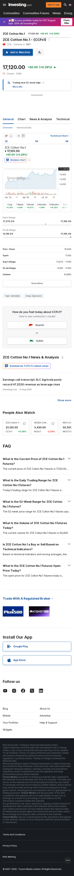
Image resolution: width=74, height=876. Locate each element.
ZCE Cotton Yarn (14, 422)
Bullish (39, 340)
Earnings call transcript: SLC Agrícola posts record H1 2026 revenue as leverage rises (32, 382)
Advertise (45, 715)
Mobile (6, 715)
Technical (63, 119)
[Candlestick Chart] (6, 136)
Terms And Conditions (14, 834)
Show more (64, 400)
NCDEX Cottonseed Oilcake (48, 422)
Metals (57, 13)
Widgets (7, 729)
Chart (21, 119)
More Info (17, 86)
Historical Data (24, 127)
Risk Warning (9, 856)
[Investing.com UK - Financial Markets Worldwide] (20, 5)
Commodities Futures (36, 13)
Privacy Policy (10, 845)
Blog (5, 708)
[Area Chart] (11, 136)
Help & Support (48, 722)
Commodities (11, 13)
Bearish (40, 325)
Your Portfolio (10, 722)
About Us (45, 708)
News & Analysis (41, 119)
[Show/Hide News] (23, 136)
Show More (37, 283)
